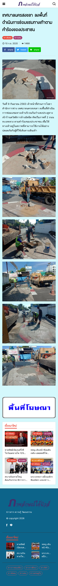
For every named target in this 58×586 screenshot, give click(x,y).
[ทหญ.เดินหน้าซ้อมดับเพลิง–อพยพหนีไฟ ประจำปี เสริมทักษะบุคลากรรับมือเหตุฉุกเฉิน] (42, 439)
